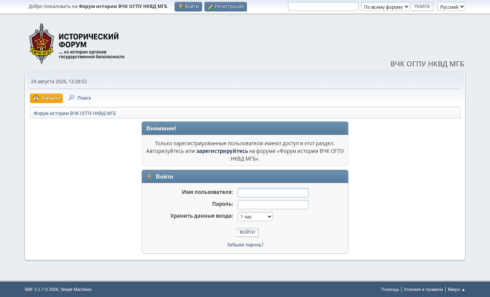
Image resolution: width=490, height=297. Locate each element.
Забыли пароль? (245, 244)
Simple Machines (76, 289)
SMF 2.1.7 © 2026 (41, 289)
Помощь (390, 289)
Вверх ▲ (457, 289)
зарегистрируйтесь (222, 151)
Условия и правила (423, 289)
